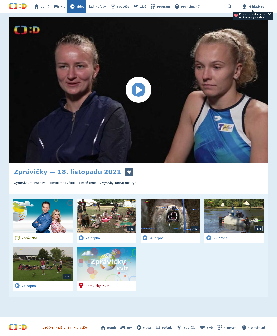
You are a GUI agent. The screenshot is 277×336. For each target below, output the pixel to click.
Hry (62, 6)
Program (163, 6)
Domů (45, 6)
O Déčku (48, 327)
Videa (80, 6)
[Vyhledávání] (229, 6)
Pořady (101, 6)
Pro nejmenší (190, 6)
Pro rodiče (80, 327)
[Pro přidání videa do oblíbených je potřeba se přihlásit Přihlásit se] (129, 172)
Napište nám (63, 327)
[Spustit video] (138, 90)
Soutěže (123, 6)
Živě (143, 6)
